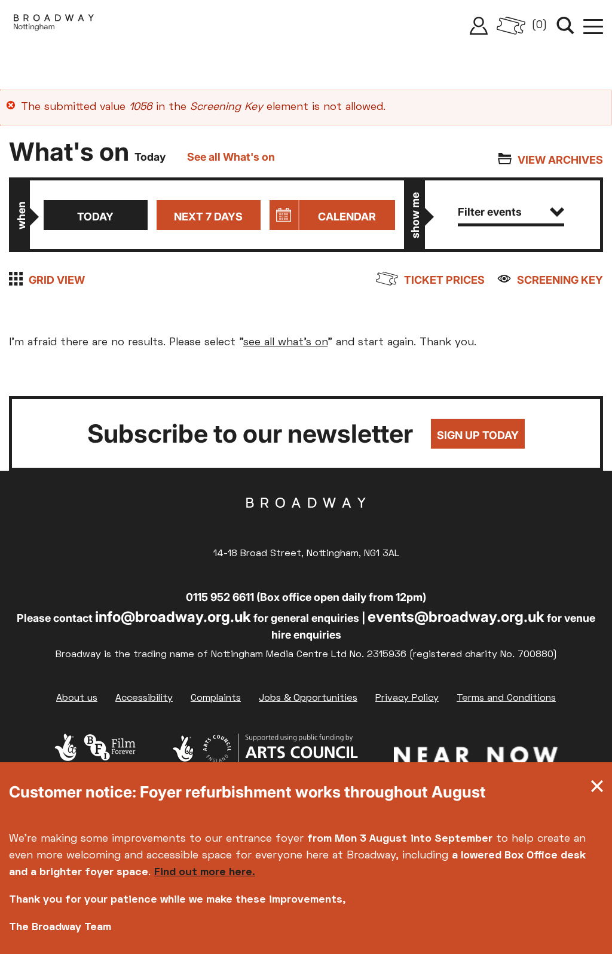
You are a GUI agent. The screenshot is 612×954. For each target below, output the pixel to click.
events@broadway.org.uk (456, 616)
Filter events (490, 211)
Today (95, 216)
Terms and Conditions (506, 698)
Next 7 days (208, 216)
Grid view (57, 280)
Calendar (347, 216)
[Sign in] (479, 26)
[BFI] (95, 757)
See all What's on (231, 157)
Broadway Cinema (306, 521)
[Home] (54, 25)
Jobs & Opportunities (308, 698)
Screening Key (560, 280)
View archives (560, 160)
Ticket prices (444, 280)
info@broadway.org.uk (173, 616)
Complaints (216, 698)
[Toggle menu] (593, 26)
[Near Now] (476, 757)
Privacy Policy (407, 698)
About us (76, 698)
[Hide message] (597, 789)
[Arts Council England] (265, 757)
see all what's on (285, 343)
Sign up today (478, 435)
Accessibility (144, 698)
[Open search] (565, 26)
